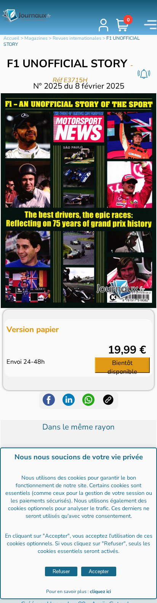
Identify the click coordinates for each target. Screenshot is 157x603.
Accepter (99, 571)
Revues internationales (77, 38)
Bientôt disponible (122, 365)
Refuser (61, 571)
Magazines (36, 38)
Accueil (11, 38)
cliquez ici (100, 591)
